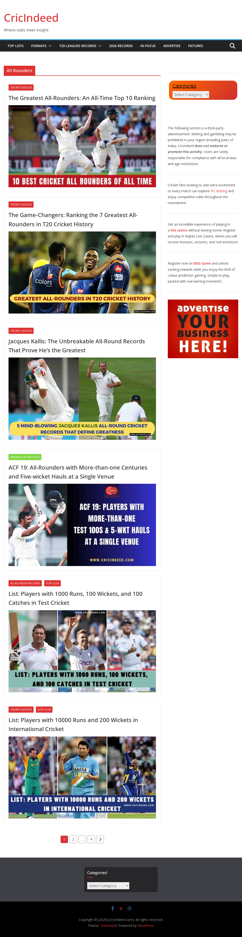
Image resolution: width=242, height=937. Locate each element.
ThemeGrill (108, 925)
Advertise (172, 46)
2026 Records (121, 46)
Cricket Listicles (21, 87)
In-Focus (148, 46)
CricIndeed (31, 17)
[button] (49, 46)
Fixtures (195, 46)
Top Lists (16, 46)
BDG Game (202, 263)
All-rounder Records (25, 583)
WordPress (146, 925)
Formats (39, 46)
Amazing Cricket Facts (24, 457)
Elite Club (52, 583)
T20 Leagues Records (77, 46)
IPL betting (219, 191)
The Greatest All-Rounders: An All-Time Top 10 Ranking (82, 98)
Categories (184, 86)
